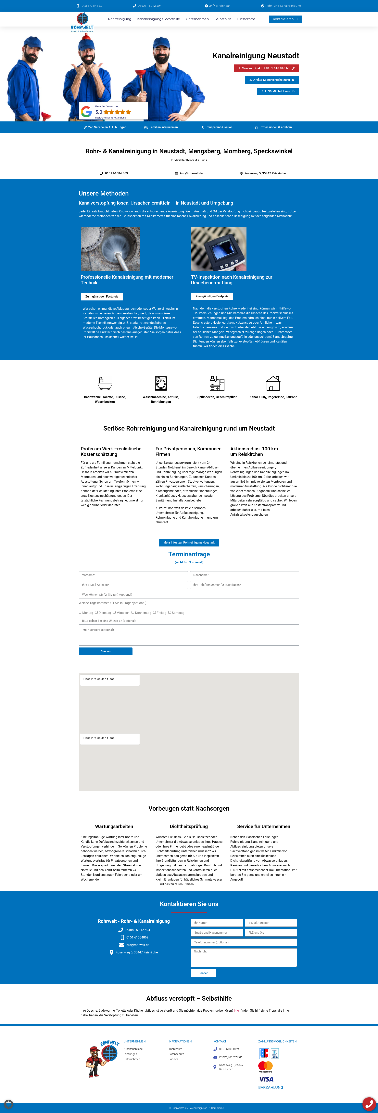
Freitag (161, 613)
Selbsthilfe (223, 19)
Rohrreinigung (119, 19)
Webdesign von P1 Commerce (207, 1108)
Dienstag (105, 613)
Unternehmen (197, 19)
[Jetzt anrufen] (369, 1104)
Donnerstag (143, 613)
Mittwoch (123, 613)
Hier (237, 1010)
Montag (87, 613)
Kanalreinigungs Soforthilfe (158, 19)
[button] (105, 127)
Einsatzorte (246, 19)
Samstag (178, 613)
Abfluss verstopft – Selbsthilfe (189, 998)
